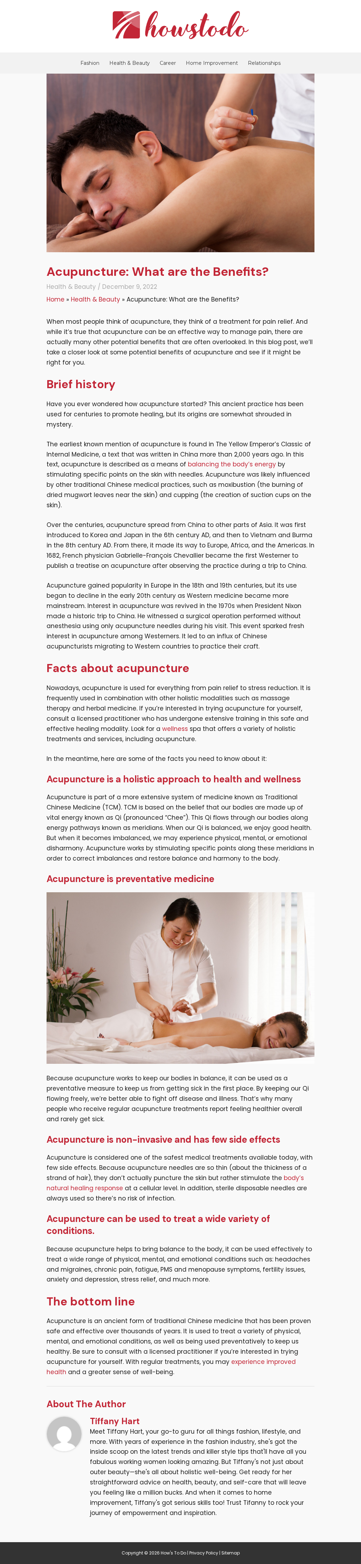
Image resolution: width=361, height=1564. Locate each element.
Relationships (264, 63)
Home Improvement (212, 63)
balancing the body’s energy (232, 464)
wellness (175, 729)
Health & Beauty (129, 63)
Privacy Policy (203, 1553)
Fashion (89, 63)
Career (168, 63)
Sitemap (230, 1553)
